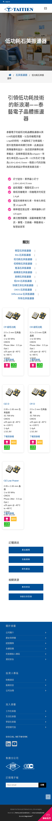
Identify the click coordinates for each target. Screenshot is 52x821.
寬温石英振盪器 (23, 268)
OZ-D (6, 404)
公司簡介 (10, 632)
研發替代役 (11, 727)
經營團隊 (10, 643)
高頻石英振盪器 (23, 276)
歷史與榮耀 (11, 638)
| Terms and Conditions (22, 813)
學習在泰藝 (11, 722)
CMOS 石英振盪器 (23, 289)
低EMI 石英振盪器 (23, 281)
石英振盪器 (21, 75)
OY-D (32, 404)
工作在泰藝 (11, 711)
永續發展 (10, 648)
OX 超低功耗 (36, 327)
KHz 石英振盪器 (23, 255)
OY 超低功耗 (10, 327)
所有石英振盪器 (26, 298)
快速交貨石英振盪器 (23, 285)
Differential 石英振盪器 (22, 294)
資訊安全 (10, 659)
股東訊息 (10, 685)
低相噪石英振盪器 (23, 263)
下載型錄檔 (9, 359)
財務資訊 (10, 680)
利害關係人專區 (13, 654)
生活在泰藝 (11, 716)
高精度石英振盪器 (23, 272)
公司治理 (10, 690)
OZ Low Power (11, 481)
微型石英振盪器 (23, 250)
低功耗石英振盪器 (23, 259)
